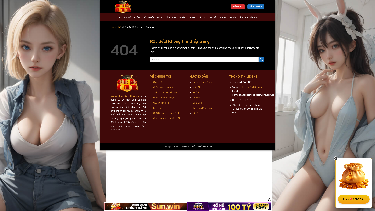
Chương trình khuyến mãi (166, 118)
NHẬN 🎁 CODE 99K (353, 199)
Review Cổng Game (203, 82)
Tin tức (224, 17)
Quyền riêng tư (161, 102)
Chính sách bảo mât (163, 87)
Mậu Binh (197, 87)
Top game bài (194, 17)
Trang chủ (116, 26)
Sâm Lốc (197, 102)
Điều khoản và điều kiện (165, 92)
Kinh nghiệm (211, 17)
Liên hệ (157, 107)
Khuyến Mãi (251, 17)
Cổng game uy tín (175, 17)
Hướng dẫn (236, 17)
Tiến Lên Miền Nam (202, 107)
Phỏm (196, 92)
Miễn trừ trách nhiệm (164, 97)
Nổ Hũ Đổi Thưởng (153, 17)
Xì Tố (195, 113)
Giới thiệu (158, 82)
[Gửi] (261, 59)
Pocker (196, 97)
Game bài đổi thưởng (129, 17)
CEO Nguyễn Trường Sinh (166, 113)
